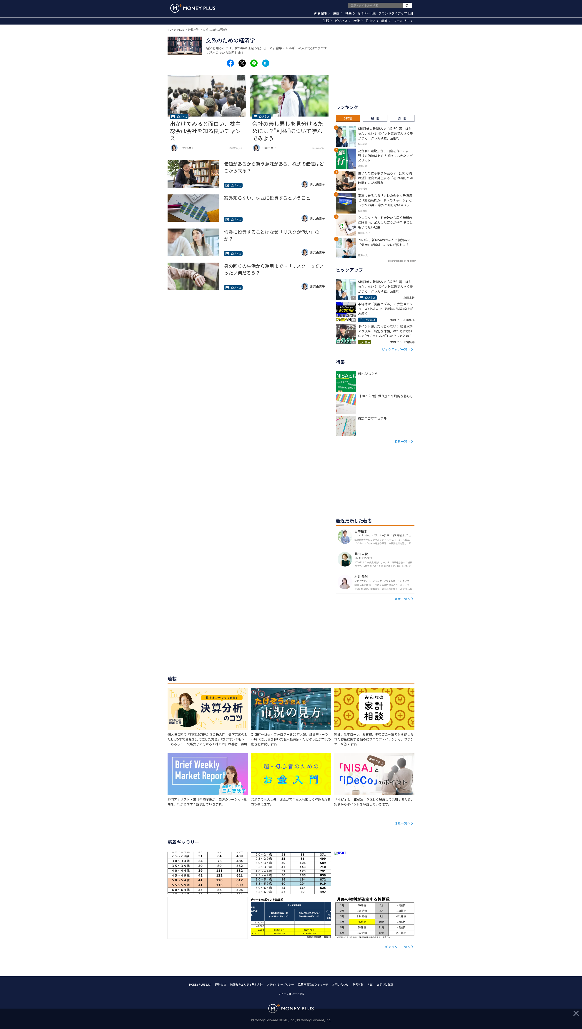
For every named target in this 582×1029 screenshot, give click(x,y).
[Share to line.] (254, 63)
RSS (370, 984)
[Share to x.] (242, 63)
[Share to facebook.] (230, 63)
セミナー (366, 13)
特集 (348, 13)
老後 (357, 20)
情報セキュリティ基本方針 (246, 984)
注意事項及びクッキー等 (313, 984)
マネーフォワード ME (291, 993)
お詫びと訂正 (385, 984)
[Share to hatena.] (265, 63)
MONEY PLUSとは (200, 984)
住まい (370, 20)
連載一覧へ (403, 823)
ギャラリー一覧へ (398, 947)
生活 (326, 20)
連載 (336, 13)
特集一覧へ (403, 441)
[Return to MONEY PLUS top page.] (192, 8)
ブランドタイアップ (395, 13)
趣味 (384, 20)
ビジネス (341, 20)
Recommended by (397, 260)
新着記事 (320, 13)
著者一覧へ (403, 599)
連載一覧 (193, 29)
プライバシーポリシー (280, 984)
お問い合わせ (340, 984)
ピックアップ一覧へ (396, 349)
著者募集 (358, 984)
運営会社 (220, 984)
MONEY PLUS (176, 29)
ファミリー (401, 20)
